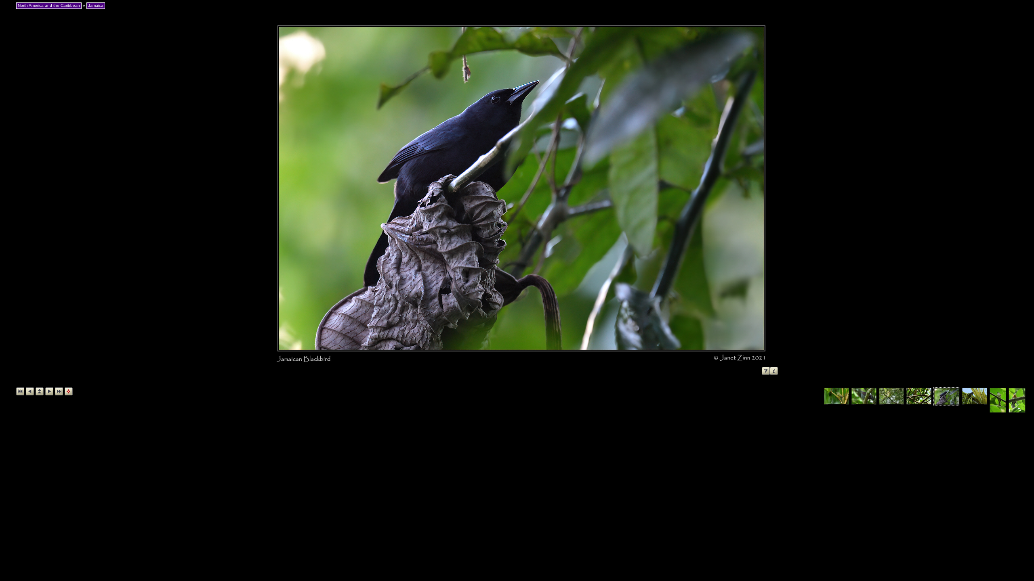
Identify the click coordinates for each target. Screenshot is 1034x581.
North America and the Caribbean (49, 5)
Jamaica (95, 5)
